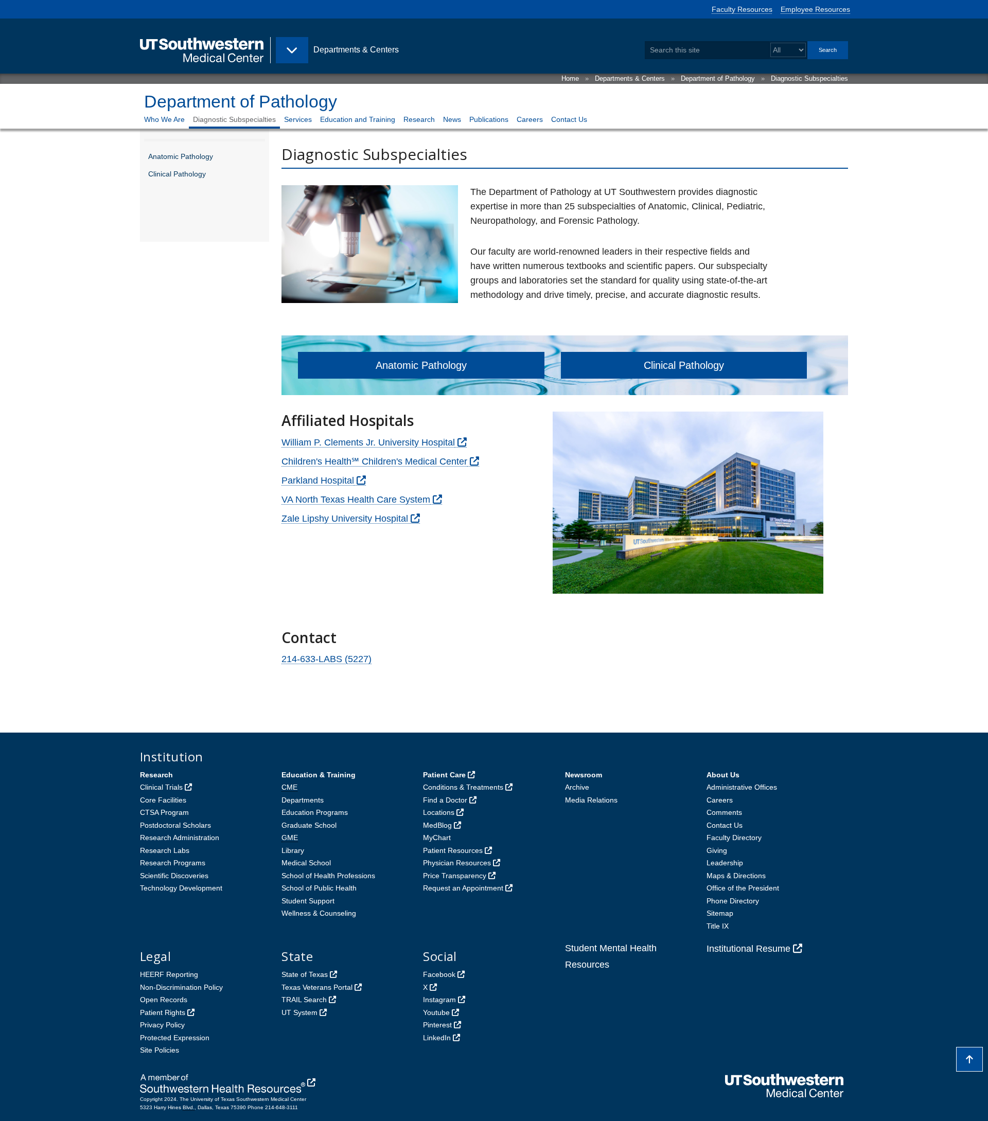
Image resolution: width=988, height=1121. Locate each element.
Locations (438, 812)
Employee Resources (815, 9)
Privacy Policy (162, 1025)
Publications (488, 119)
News (452, 119)
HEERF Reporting (169, 974)
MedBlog (437, 825)
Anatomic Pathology (180, 156)
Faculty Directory (734, 837)
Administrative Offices (742, 787)
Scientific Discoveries (174, 875)
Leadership (725, 863)
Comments (724, 812)
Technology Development (181, 888)
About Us (723, 775)
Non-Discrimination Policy (181, 987)
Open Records (163, 999)
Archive (577, 787)
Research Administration (179, 837)
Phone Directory (733, 901)
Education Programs (314, 812)
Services (298, 119)
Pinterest (437, 1025)
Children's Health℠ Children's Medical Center (374, 461)
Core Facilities (163, 800)
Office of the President (743, 888)
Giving (717, 850)
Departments (302, 800)
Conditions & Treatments (463, 787)
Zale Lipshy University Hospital (344, 518)
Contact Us (569, 119)
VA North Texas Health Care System (355, 499)
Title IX (718, 926)
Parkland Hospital (317, 480)
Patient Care (444, 775)
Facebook (439, 974)
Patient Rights (162, 1012)
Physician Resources (457, 863)
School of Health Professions (328, 875)
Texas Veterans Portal (316, 987)
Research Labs (164, 850)
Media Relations (591, 800)
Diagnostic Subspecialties (809, 78)
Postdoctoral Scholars (175, 825)
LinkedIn (437, 1038)
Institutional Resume (748, 949)
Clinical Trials (161, 787)
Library (292, 850)
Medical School (306, 863)
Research (419, 119)
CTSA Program (164, 812)
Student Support (307, 901)
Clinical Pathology (177, 174)
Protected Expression (174, 1038)
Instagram (439, 999)
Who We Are (164, 119)
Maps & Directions (736, 875)
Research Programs (172, 863)
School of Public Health (319, 888)
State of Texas (304, 974)
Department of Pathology (718, 78)
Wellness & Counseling (318, 913)
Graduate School (309, 825)
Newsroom (583, 775)
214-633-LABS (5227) (326, 659)
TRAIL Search (304, 999)
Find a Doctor (445, 800)
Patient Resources (453, 850)
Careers (530, 119)
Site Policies (159, 1050)
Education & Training (318, 775)
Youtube (436, 1012)
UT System (299, 1012)
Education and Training (357, 119)
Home (570, 78)
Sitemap (720, 913)
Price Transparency (454, 875)
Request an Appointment (463, 888)
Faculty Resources (742, 9)
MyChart (437, 837)
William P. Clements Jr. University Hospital (368, 442)
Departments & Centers (630, 78)
